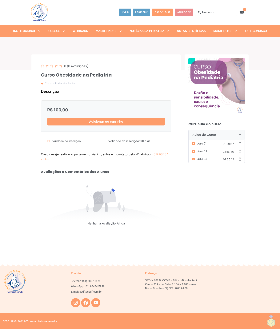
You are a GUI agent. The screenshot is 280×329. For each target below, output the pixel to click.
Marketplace (106, 31)
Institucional (24, 31)
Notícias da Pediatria (147, 31)
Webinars (80, 31)
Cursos (54, 31)
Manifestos (222, 31)
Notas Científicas (191, 31)
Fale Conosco (256, 31)
